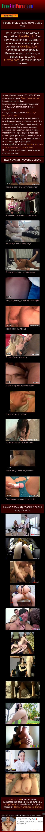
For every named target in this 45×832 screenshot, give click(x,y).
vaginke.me (10, 804)
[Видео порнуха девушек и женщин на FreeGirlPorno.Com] (17, 6)
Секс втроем (15, 799)
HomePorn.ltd (26, 36)
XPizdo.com (11, 60)
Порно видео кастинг (30, 98)
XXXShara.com (29, 46)
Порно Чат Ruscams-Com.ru (28, 807)
